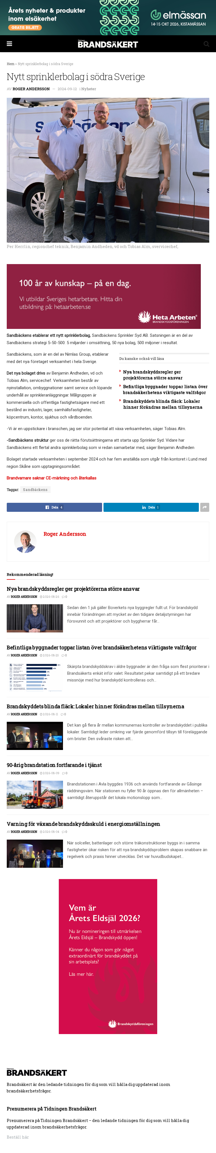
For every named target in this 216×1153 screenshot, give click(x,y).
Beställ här (18, 1137)
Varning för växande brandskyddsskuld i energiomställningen (83, 823)
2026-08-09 (50, 773)
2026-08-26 (50, 597)
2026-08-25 (50, 655)
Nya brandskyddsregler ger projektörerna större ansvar (153, 374)
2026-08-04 (50, 832)
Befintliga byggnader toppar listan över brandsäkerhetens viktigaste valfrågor (165, 389)
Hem (10, 63)
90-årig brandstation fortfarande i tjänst (54, 765)
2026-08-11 (50, 714)
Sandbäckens (35, 489)
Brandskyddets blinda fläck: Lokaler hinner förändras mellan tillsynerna (162, 404)
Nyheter (88, 88)
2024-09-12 (67, 88)
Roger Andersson (31, 88)
